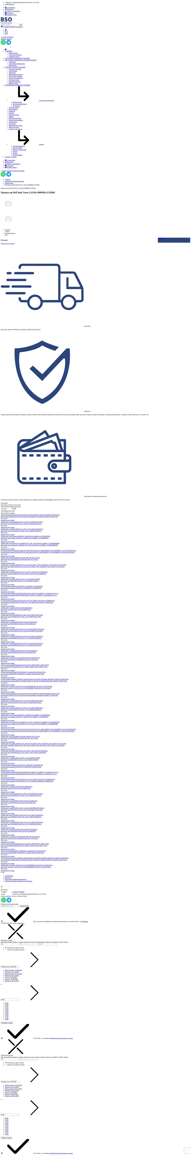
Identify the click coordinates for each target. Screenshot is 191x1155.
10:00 (6, 1005)
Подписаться (24, 906)
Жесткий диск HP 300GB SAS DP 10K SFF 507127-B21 (19, 559)
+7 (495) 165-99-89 (7, 37)
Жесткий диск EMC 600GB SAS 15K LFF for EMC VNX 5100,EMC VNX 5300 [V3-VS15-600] (33, 567)
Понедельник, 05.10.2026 (13, 974)
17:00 (6, 1017)
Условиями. (84, 921)
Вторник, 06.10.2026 (12, 975)
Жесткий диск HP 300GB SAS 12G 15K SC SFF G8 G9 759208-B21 (23, 574)
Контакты (8, 877)
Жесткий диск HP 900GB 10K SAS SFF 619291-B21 (18, 624)
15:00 (6, 1014)
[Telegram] (8, 44)
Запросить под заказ (7, 520)
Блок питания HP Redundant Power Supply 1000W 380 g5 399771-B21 (24, 667)
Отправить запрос (7, 1023)
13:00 (6, 1010)
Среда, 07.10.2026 (11, 977)
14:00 (6, 1012)
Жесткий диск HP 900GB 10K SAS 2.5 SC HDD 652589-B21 (21, 638)
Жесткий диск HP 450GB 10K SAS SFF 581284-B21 (18, 652)
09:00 (6, 1003)
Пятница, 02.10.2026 (12, 972)
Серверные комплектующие (14, 181)
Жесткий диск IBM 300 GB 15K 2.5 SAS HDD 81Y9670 (19, 581)
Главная (7, 179)
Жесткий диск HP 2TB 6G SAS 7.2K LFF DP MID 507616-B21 (22, 631)
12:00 (6, 1008)
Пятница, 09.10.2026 (12, 981)
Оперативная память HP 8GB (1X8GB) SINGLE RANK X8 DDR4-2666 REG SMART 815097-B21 (34, 681)
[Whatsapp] (3, 44)
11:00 (6, 1007)
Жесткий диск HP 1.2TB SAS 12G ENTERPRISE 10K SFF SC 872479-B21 (26, 688)
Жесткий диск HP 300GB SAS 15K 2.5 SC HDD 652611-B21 (21, 617)
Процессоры (9, 183)
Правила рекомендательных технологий (18, 881)
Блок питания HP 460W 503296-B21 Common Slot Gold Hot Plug (22, 674)
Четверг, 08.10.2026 (11, 979)
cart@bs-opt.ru (9, 4)
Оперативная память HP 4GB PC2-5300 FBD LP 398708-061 (21, 588)
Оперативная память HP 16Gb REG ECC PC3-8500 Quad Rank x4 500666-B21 (27, 602)
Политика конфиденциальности (16, 879)
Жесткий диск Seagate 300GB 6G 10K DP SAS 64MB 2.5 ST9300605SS (25, 538)
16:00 (6, 1016)
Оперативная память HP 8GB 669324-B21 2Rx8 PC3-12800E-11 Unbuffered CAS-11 (29, 595)
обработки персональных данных (61, 1038)
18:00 (6, 1019)
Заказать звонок (6, 39)
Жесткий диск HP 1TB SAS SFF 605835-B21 (16, 609)
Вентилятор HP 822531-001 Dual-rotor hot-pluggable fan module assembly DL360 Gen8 (29, 516)
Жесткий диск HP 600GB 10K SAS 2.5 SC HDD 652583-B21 (21, 645)
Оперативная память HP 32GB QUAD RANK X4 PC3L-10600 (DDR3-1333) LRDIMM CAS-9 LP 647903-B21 (38, 552)
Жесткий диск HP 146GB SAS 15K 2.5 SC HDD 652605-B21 (21, 531)
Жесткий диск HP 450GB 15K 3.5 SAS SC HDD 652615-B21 (21, 524)
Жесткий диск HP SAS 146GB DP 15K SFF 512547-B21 (19, 659)
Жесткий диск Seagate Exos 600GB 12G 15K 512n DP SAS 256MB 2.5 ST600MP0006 (29, 545)
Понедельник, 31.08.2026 (13, 970)
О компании (9, 876)
